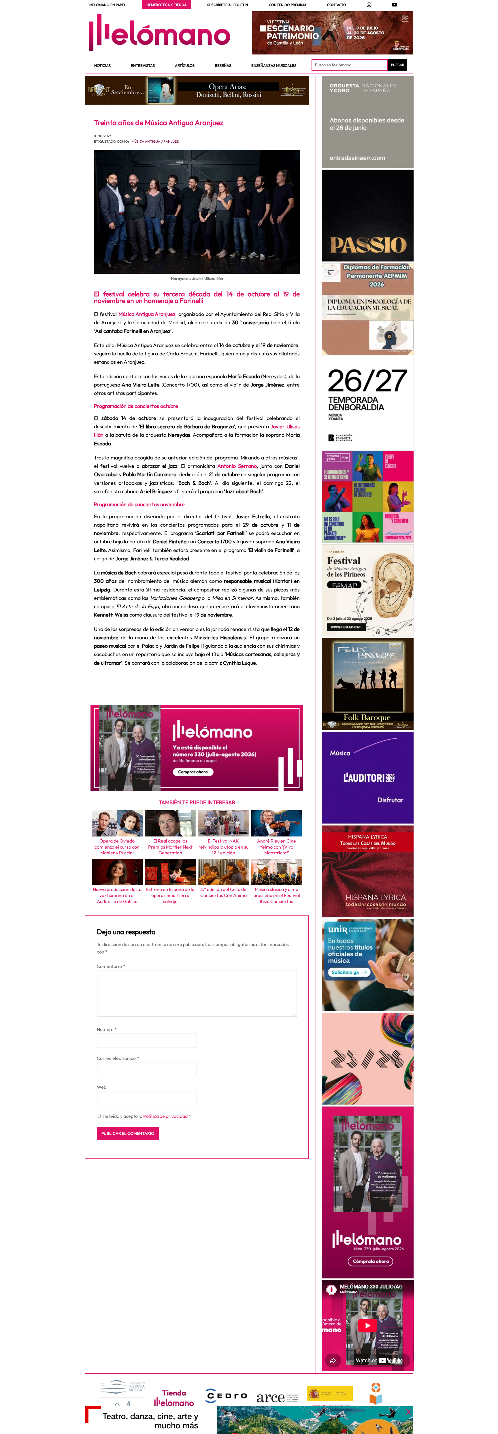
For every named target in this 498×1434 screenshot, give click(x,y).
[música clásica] (367, 965)
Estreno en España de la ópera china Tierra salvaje (170, 895)
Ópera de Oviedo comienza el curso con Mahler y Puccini (117, 847)
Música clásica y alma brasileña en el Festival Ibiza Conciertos (276, 895)
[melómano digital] (367, 122)
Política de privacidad (165, 1116)
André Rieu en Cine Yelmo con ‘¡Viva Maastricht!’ (276, 847)
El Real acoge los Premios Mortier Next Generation (170, 847)
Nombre (107, 1029)
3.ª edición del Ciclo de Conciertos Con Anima (223, 892)
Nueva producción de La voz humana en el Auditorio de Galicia (117, 895)
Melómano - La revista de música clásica (160, 32)
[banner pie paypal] (249, 1420)
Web (101, 1087)
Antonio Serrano (237, 466)
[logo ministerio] (330, 1393)
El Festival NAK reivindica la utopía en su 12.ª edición (223, 847)
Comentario (111, 966)
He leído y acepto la (147, 1116)
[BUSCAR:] (350, 65)
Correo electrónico (118, 1058)
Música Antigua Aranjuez (155, 141)
